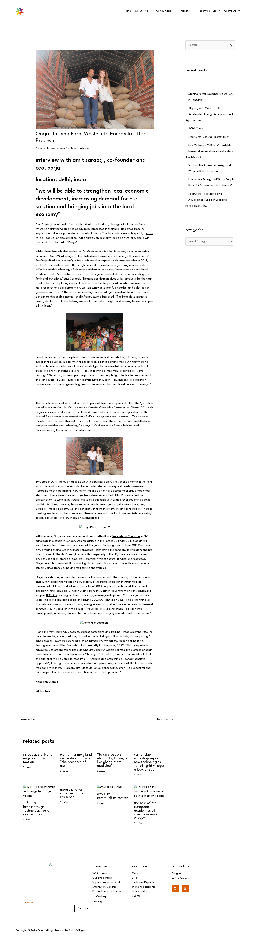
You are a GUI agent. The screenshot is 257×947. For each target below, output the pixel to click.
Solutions (141, 11)
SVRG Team (195, 128)
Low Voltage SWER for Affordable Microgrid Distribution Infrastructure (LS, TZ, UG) (209, 151)
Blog (135, 878)
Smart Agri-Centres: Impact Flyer (208, 137)
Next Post (165, 719)
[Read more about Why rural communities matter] (109, 787)
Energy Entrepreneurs (51, 148)
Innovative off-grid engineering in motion (38, 758)
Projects (184, 11)
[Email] (185, 888)
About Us (230, 11)
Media (136, 873)
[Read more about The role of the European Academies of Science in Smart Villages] (150, 791)
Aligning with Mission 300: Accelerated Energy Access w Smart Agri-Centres (209, 114)
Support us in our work (106, 882)
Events (136, 896)
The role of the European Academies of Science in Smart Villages (146, 811)
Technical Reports (143, 882)
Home (127, 11)
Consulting (163, 11)
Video (26, 819)
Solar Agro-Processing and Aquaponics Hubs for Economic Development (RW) (206, 200)
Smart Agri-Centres (104, 887)
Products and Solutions (106, 891)
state (149, 233)
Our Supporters (102, 878)
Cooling (101, 896)
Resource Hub (207, 11)
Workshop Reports (143, 887)
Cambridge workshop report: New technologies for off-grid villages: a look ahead (150, 762)
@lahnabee (43, 691)
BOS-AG (51, 595)
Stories (27, 767)
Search (29, 902)
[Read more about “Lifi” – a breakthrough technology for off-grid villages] (39, 791)
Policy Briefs (139, 891)
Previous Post (26, 719)
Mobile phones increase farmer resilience (72, 793)
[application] (150, 11)
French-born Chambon (126, 536)
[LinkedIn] (175, 888)
